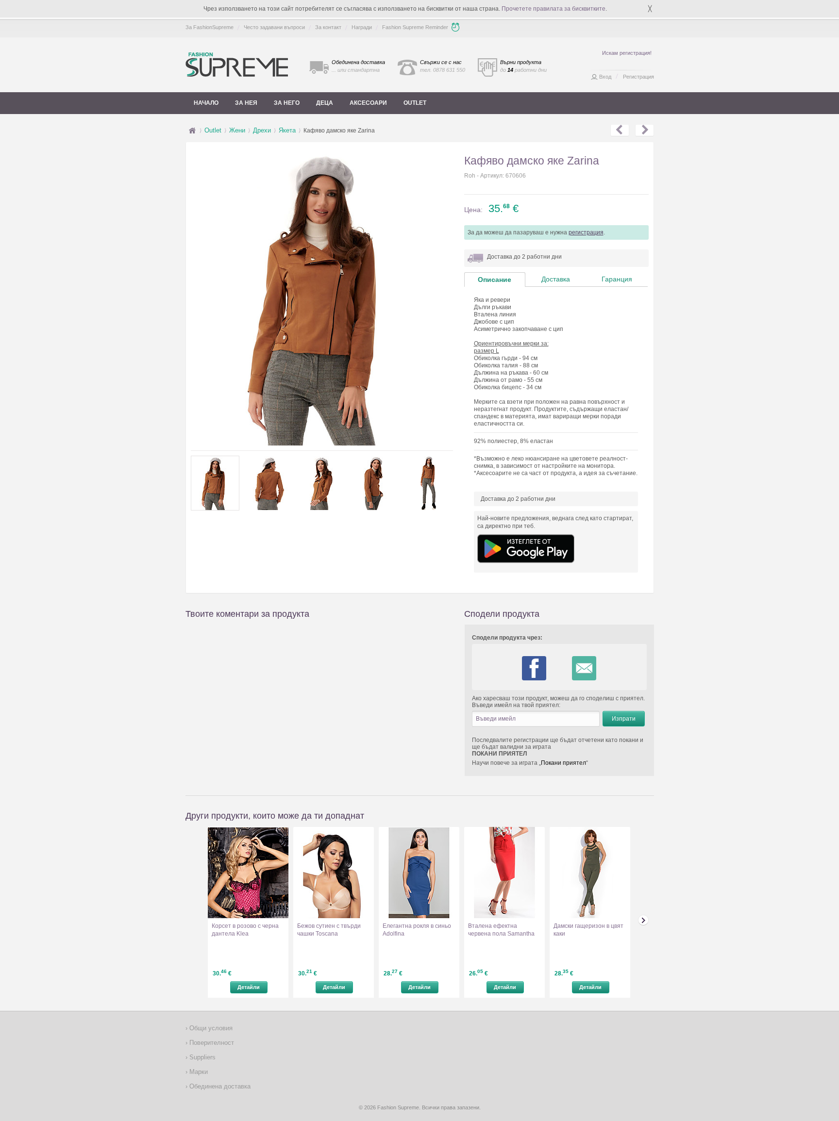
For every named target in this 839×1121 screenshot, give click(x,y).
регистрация (586, 232)
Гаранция (617, 279)
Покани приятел (563, 762)
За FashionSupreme (209, 27)
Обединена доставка (219, 1086)
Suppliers (201, 1057)
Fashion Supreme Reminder (415, 27)
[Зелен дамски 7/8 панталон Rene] (619, 130)
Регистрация (638, 77)
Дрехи (262, 130)
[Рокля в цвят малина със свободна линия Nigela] (644, 130)
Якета (287, 130)
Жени (237, 130)
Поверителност (210, 1042)
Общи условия (210, 1028)
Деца (324, 102)
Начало (206, 102)
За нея (246, 102)
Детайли (248, 987)
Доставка (555, 279)
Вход (605, 77)
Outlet (414, 102)
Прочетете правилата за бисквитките (553, 8)
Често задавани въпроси (274, 27)
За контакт (328, 27)
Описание (494, 279)
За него (287, 102)
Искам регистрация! (627, 53)
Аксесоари (368, 102)
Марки (197, 1071)
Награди (362, 27)
